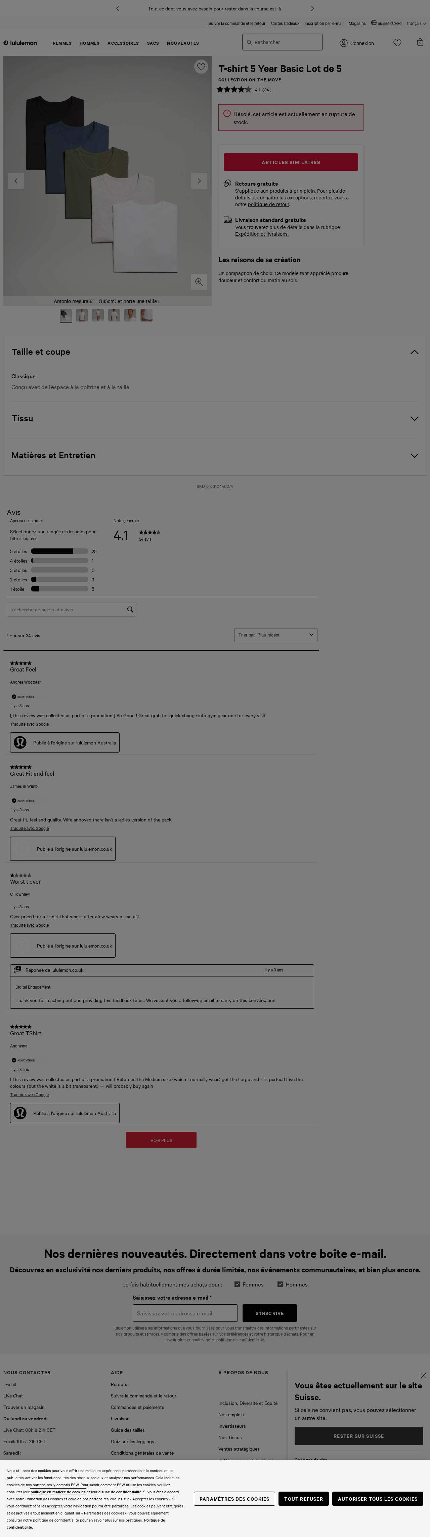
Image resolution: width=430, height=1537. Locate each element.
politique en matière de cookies (58, 1491)
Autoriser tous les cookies (378, 1498)
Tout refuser (303, 1498)
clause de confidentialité (119, 1491)
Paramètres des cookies (234, 1498)
